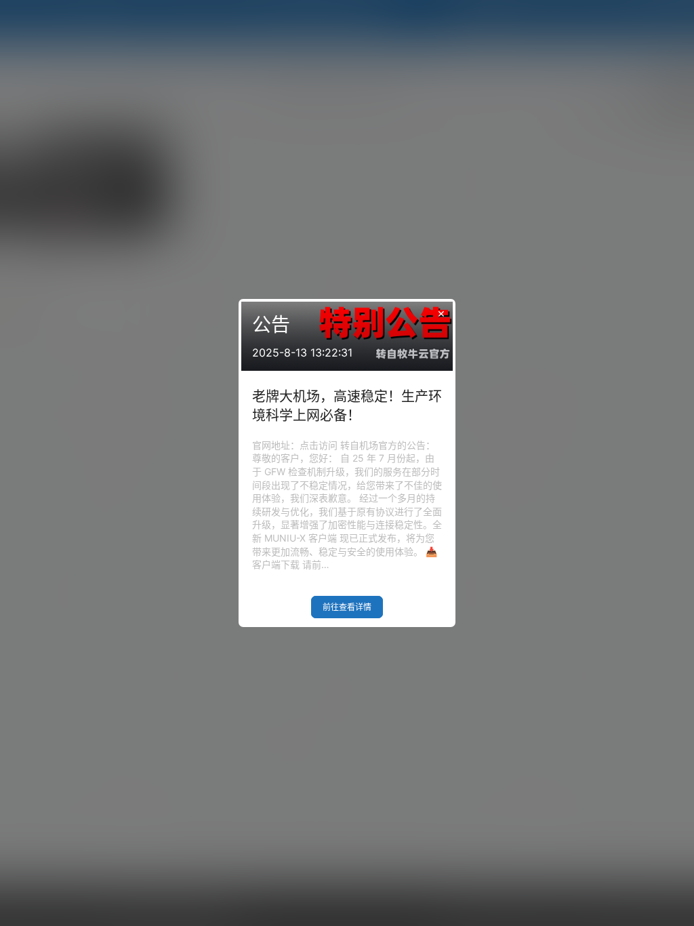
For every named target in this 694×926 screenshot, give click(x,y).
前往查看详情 (347, 607)
